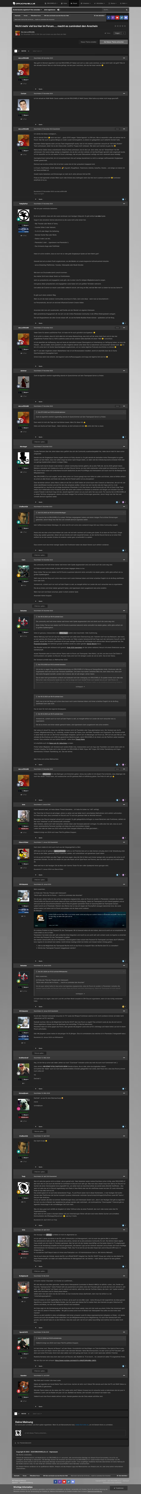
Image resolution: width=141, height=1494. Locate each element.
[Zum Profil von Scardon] (23, 1387)
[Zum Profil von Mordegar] (23, 458)
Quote (40, 89)
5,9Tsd (24, 1121)
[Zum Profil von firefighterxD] (23, 1287)
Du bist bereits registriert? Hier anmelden (27, 10)
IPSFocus (23, 1480)
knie (23, 804)
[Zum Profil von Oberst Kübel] (23, 853)
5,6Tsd (24, 472)
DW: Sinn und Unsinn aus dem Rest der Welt (51, 34)
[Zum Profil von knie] (23, 816)
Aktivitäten (99, 3)
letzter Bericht (92, 644)
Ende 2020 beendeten (74, 647)
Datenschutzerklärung (26, 1482)
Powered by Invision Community (112, 1482)
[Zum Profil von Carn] (23, 571)
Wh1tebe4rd (23, 884)
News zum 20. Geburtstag (58, 743)
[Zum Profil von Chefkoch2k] (23, 518)
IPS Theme (15, 1480)
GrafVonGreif (23, 1058)
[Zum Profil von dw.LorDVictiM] (17, 33)
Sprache (14, 1482)
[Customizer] (58, 10)
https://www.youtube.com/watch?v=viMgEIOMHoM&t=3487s (75, 1360)
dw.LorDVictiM (29, 32)
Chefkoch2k (23, 506)
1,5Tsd (24, 83)
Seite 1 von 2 (37, 51)
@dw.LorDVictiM (60, 851)
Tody (23, 1176)
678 (24, 1202)
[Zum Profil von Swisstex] (23, 622)
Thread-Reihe (80, 739)
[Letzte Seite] (28, 51)
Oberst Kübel (23, 842)
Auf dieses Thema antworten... (36, 1433)
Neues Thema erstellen (88, 42)
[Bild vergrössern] (80, 920)
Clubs (65, 3)
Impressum (54, 1452)
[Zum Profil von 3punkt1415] (23, 1343)
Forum (75, 3)
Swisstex (23, 611)
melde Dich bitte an (81, 1425)
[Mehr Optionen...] (124, 58)
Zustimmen (119, 1488)
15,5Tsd (24, 636)
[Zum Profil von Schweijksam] (23, 1104)
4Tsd (24, 585)
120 (24, 1301)
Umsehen (86, 3)
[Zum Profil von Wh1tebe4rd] (23, 896)
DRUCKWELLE (51, 3)
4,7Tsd (24, 532)
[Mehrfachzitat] (35, 89)
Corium (23, 93)
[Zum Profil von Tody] (23, 1188)
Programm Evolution (40, 644)
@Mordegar (63, 633)
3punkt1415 (23, 1332)
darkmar (24, 371)
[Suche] (127, 10)
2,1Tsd (24, 396)
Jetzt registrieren (49, 10)
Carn (23, 560)
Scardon (24, 1375)
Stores (112, 3)
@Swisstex (46, 774)
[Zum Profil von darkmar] (23, 382)
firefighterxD (23, 1276)
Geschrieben (43, 58)
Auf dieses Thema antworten (114, 42)
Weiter (23, 51)
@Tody (49, 1235)
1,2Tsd (24, 119)
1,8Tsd (24, 832)
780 (24, 916)
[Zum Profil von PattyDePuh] (23, 215)
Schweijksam (23, 1093)
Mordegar (23, 446)
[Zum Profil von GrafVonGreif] (23, 1069)
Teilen (108, 33)
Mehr (124, 3)
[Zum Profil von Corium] (23, 105)
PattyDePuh (23, 204)
